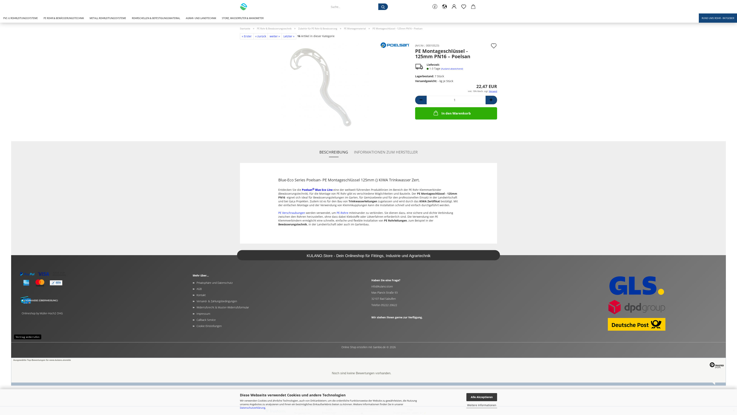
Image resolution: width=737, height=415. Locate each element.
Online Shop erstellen (354, 347)
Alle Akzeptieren (482, 397)
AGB (199, 289)
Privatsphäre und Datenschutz (215, 283)
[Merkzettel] (463, 6)
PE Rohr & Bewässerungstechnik (64, 18)
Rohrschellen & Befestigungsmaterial (156, 18)
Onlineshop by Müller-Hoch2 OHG (42, 313)
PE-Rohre (342, 213)
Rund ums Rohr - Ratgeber (718, 18)
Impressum (203, 313)
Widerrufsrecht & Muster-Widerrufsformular (223, 307)
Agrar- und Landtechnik (201, 18)
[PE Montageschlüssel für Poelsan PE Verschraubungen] (324, 87)
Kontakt (201, 295)
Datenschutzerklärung (252, 407)
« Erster (247, 36)
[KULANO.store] (245, 6)
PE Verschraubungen (291, 213)
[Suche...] (383, 6)
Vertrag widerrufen (28, 337)
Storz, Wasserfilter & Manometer (243, 18)
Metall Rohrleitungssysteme (108, 18)
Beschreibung (333, 152)
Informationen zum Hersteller (386, 152)
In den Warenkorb (456, 113)
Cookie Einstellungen (209, 326)
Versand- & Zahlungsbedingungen (217, 301)
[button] (444, 6)
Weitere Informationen (481, 405)
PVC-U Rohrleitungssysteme (20, 18)
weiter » (275, 36)
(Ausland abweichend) (452, 68)
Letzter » (288, 36)
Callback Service (206, 320)
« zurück (260, 36)
